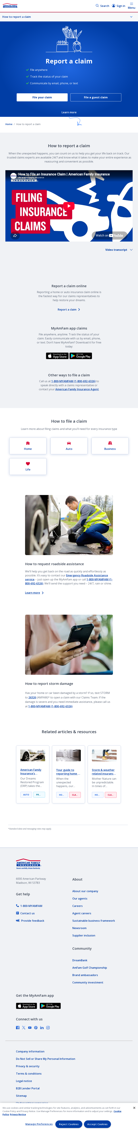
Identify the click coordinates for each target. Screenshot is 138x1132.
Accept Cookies (97, 1124)
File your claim (42, 97)
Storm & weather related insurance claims (103, 771)
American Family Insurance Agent (77, 389)
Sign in (121, 6)
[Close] (134, 1108)
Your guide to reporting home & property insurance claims (68, 771)
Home (8, 124)
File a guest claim (96, 97)
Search (104, 6)
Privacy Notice (18, 1114)
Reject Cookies (68, 1124)
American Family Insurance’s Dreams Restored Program (31, 771)
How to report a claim (16, 17)
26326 (32, 697)
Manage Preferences (39, 1124)
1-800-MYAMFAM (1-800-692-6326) (73, 381)
